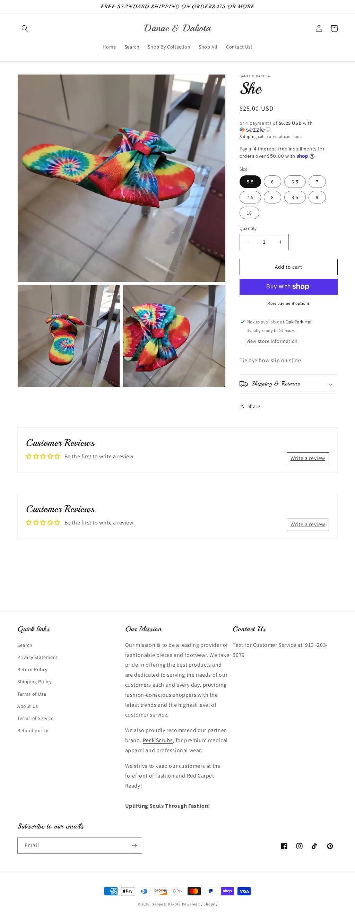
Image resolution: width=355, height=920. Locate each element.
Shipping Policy (34, 681)
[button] (25, 28)
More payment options (288, 303)
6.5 (295, 182)
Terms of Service (35, 718)
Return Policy (32, 669)
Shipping (248, 136)
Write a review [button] (308, 458)
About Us (27, 706)
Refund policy (32, 730)
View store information (272, 341)
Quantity (248, 228)
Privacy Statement (37, 657)
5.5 (250, 182)
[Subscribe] (134, 845)
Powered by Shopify (200, 904)
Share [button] (254, 406)
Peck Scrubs (158, 740)
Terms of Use (31, 694)
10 (249, 213)
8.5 (295, 197)
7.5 (250, 197)
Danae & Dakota (166, 904)
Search (25, 645)
